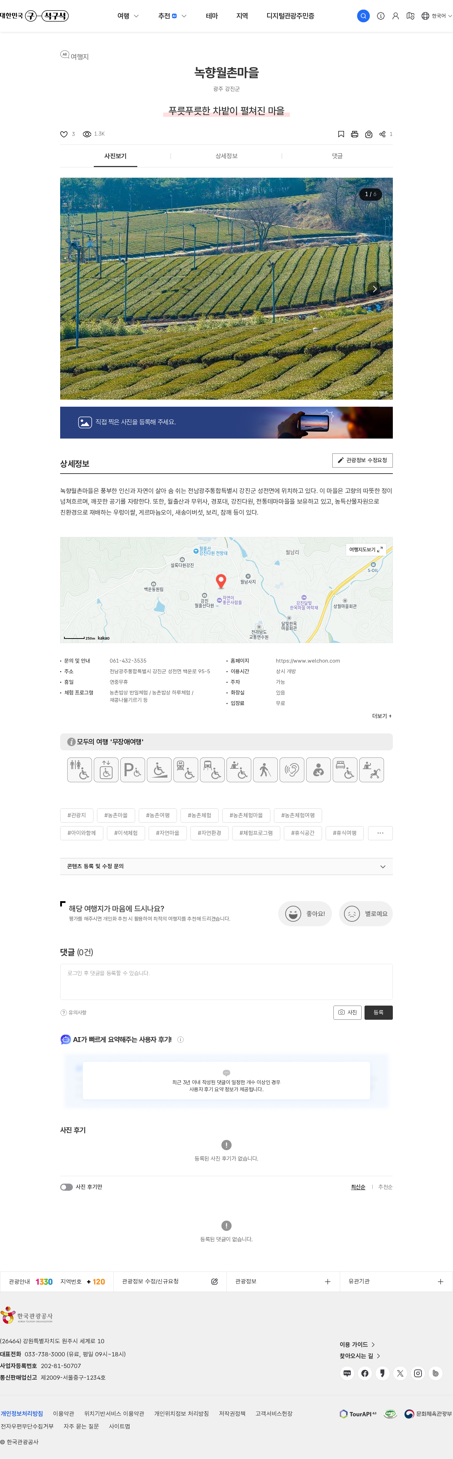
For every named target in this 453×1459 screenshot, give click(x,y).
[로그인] (395, 16)
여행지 (80, 57)
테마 (212, 16)
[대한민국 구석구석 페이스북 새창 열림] (364, 1373)
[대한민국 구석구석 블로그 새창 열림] (347, 1373)
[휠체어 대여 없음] (238, 769)
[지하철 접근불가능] (185, 769)
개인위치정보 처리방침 (181, 1413)
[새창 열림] (351, 134)
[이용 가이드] (381, 16)
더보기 (380, 833)
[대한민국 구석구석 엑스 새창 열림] (400, 1373)
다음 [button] (374, 289)
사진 (351, 1012)
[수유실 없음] (318, 769)
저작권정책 (232, 1413)
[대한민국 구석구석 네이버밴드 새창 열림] (435, 1373)
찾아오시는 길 (356, 1356)
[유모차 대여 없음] (371, 769)
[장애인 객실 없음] (345, 769)
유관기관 (359, 1281)
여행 (123, 16)
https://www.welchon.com (308, 661)
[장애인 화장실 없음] (79, 769)
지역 (242, 16)
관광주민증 (290, 16)
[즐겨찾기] (337, 134)
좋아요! (315, 913)
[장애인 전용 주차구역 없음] (132, 769)
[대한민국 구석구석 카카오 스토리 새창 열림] (382, 1373)
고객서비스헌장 (274, 1413)
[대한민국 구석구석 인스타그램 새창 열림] (418, 1373)
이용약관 (63, 1413)
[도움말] (63, 1012)
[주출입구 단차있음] (159, 769)
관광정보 (246, 1281)
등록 (378, 1012)
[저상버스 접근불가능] (212, 769)
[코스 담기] (365, 134)
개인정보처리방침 (22, 1413)
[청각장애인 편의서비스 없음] (292, 769)
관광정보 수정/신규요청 (150, 1281)
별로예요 (376, 913)
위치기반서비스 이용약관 (114, 1413)
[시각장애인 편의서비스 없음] (265, 769)
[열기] (383, 867)
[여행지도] (410, 16)
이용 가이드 (354, 1344)
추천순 (385, 1187)
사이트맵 (119, 1426)
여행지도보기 (366, 550)
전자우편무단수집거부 (27, 1426)
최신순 (358, 1187)
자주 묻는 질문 (81, 1426)
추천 (164, 16)
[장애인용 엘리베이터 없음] (106, 769)
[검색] (363, 16)
